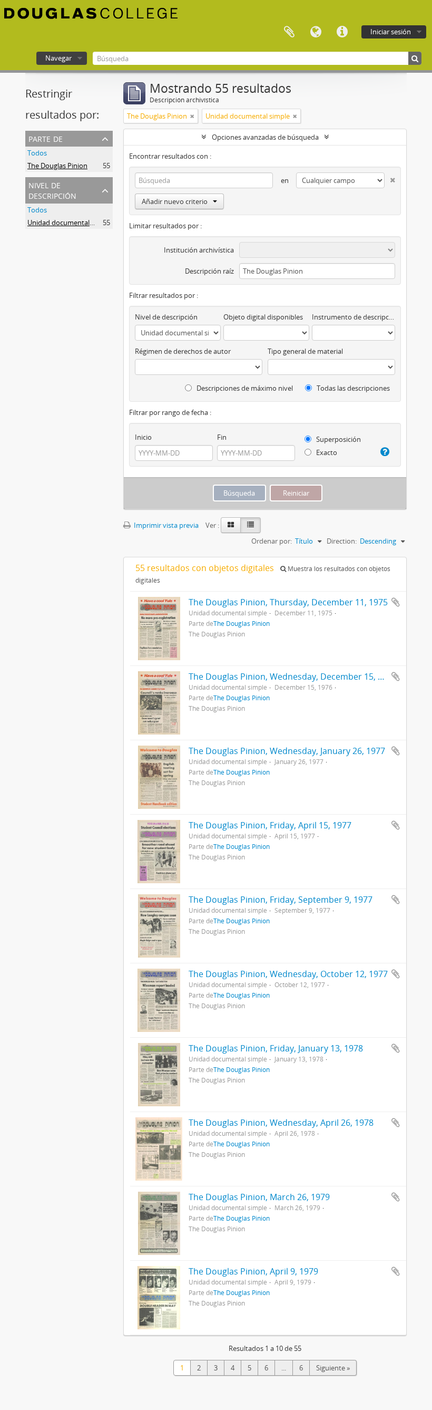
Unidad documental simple (69, 222)
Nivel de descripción (52, 189)
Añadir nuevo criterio (175, 201)
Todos (37, 153)
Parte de (45, 138)
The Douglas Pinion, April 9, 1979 (253, 1271)
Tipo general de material (305, 351)
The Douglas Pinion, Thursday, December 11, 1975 (288, 602)
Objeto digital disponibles (263, 317)
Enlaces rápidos (342, 32)
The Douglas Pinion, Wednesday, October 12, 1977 (288, 974)
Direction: (342, 541)
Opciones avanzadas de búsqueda (265, 137)
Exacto (326, 452)
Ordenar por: (271, 541)
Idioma (315, 32)
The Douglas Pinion (57, 165)
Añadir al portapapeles (395, 602)
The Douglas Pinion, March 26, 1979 (259, 1197)
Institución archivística (199, 250)
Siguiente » (333, 1368)
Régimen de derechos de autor (183, 351)
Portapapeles (289, 32)
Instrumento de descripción (353, 317)
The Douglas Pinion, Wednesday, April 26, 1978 (281, 1122)
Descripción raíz (209, 271)
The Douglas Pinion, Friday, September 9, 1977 (280, 899)
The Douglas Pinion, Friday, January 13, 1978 (276, 1048)
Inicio (143, 437)
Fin (222, 437)
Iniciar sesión (390, 31)
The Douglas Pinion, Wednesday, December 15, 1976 (293, 676)
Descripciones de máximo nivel (244, 388)
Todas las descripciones (352, 388)
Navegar (58, 58)
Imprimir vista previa (165, 525)
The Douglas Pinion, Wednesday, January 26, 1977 (287, 751)
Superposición (338, 439)
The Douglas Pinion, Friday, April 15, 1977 (270, 825)
